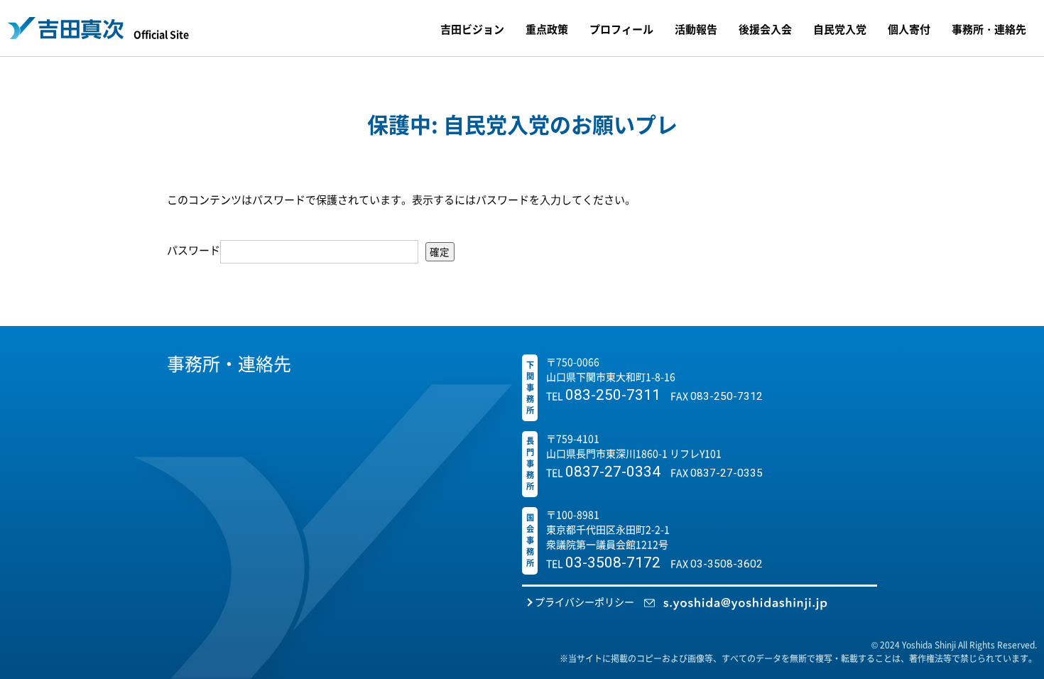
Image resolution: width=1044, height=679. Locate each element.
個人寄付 (909, 28)
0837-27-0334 (612, 471)
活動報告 (696, 28)
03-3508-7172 (612, 562)
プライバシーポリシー (584, 601)
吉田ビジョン (472, 28)
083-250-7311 (612, 394)
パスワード (193, 249)
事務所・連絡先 (989, 28)
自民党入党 (839, 28)
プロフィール (621, 28)
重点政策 (547, 28)
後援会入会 (765, 28)
